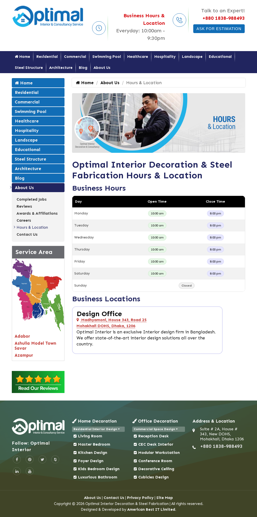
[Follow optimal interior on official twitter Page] (42, 459)
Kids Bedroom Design (98, 468)
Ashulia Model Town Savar (35, 346)
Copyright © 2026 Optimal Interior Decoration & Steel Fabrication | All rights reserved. (128, 503)
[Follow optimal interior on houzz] (55, 459)
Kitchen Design (92, 452)
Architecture (61, 67)
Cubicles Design (153, 477)
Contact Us (27, 234)
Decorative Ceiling (156, 468)
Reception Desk (153, 436)
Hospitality (165, 56)
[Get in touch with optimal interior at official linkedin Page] (17, 471)
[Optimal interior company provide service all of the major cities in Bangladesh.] (38, 294)
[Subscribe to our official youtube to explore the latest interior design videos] (30, 471)
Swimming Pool (106, 56)
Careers (24, 220)
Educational (220, 56)
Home (24, 56)
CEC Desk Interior (155, 444)
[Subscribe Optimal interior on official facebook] (17, 459)
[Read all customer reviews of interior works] (38, 382)
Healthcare (137, 56)
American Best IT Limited (151, 509)
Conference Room (155, 460)
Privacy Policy (140, 497)
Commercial (75, 56)
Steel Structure (29, 67)
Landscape (192, 56)
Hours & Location (32, 227)
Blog (83, 67)
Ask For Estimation (219, 29)
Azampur (24, 355)
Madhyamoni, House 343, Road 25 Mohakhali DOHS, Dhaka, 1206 (112, 322)
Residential (47, 56)
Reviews (24, 206)
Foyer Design (90, 460)
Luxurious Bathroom (97, 477)
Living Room (90, 436)
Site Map (164, 497)
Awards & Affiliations (37, 213)
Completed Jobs (32, 199)
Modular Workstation (159, 452)
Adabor (22, 336)
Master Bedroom (94, 444)
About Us (102, 67)
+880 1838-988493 (223, 18)
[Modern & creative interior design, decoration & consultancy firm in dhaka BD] (38, 426)
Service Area (34, 251)
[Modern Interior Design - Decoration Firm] (48, 16)
